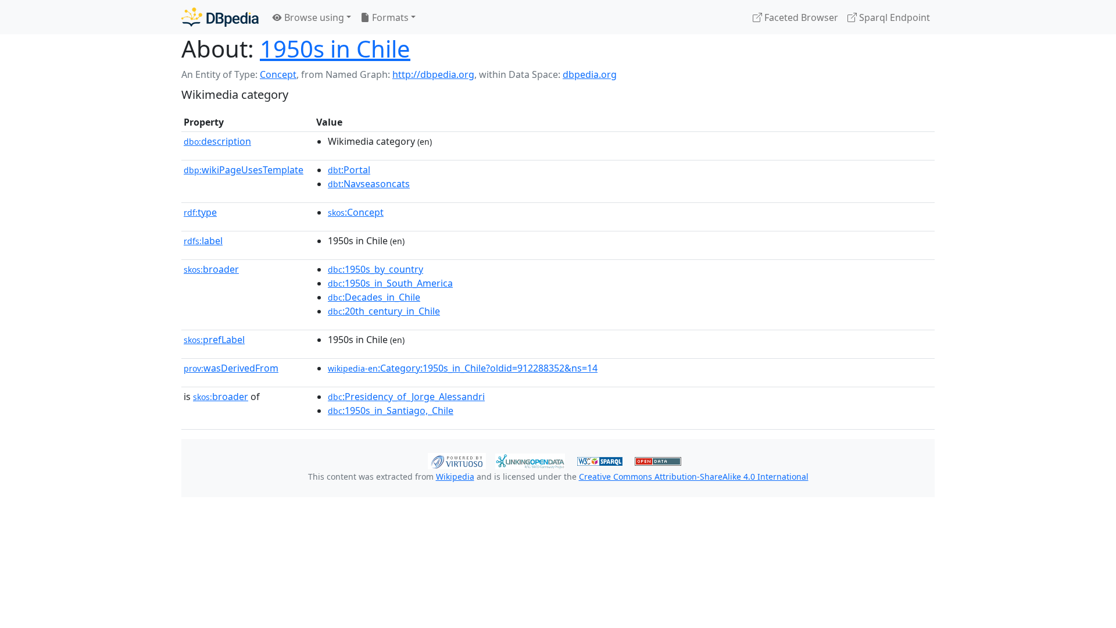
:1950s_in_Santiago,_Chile (390, 410)
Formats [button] (389, 17)
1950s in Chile (335, 49)
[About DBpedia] (220, 17)
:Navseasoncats (369, 183)
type (200, 212)
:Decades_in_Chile (374, 297)
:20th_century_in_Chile (384, 311)
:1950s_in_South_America (390, 283)
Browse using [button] (313, 17)
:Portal (349, 169)
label (203, 240)
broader (211, 269)
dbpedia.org (590, 74)
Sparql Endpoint (893, 17)
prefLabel (214, 339)
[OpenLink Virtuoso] (457, 460)
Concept (278, 74)
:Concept (356, 212)
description (217, 141)
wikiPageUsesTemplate (243, 169)
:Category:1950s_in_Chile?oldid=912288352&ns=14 (463, 368)
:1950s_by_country (375, 269)
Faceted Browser (800, 17)
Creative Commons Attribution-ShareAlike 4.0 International (694, 476)
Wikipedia (455, 476)
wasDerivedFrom (231, 368)
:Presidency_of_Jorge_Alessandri (406, 396)
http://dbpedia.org (433, 74)
